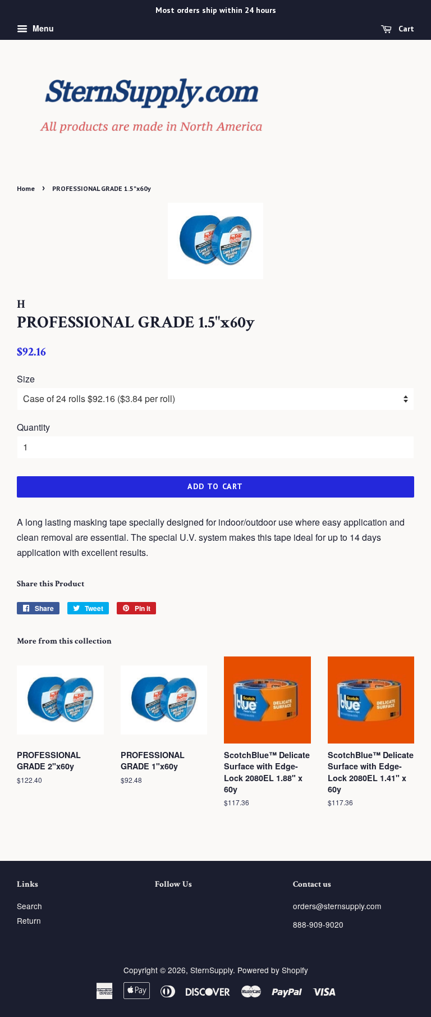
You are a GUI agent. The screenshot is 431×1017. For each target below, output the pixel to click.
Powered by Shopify (272, 969)
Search (29, 905)
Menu (42, 28)
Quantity (33, 427)
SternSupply (211, 969)
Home (26, 188)
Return (29, 920)
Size (26, 378)
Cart (405, 29)
